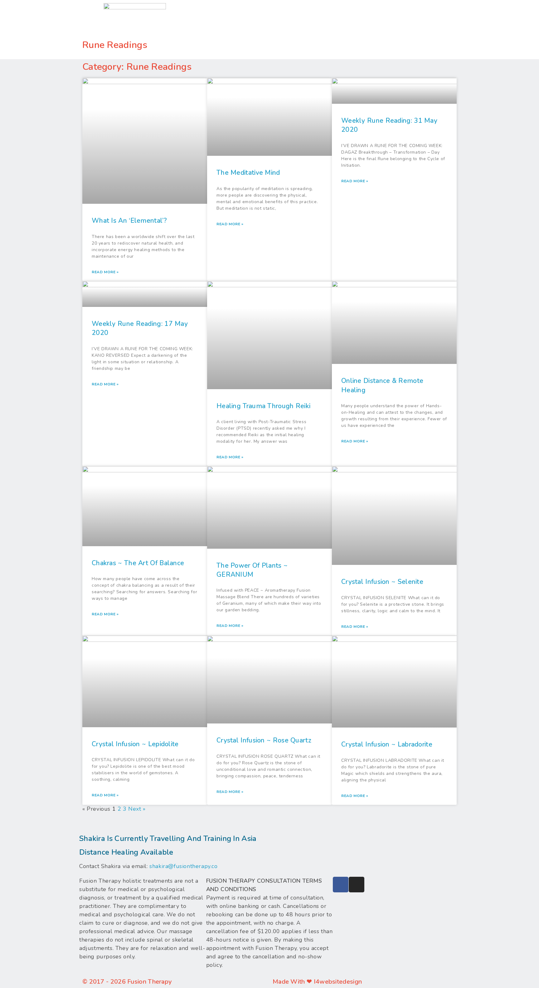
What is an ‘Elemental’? (129, 220)
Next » (137, 809)
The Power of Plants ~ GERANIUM (252, 570)
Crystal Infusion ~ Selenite (382, 581)
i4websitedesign (338, 981)
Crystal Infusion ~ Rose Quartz (263, 740)
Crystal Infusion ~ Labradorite (386, 744)
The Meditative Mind (248, 172)
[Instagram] (356, 884)
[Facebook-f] (340, 884)
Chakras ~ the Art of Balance (138, 563)
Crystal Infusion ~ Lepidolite (135, 744)
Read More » (105, 272)
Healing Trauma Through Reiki (263, 406)
